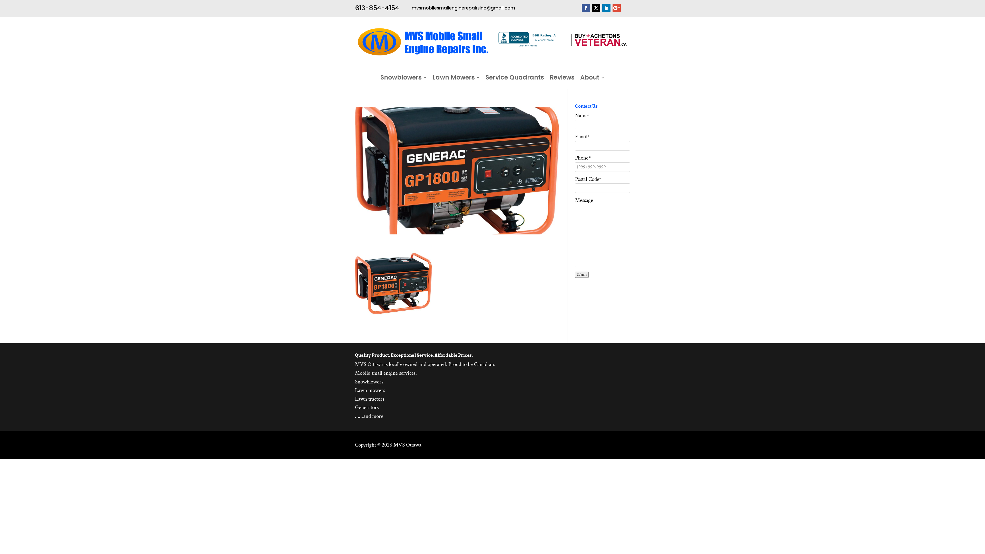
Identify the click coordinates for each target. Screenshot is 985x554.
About (589, 78)
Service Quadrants (515, 78)
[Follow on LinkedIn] (606, 8)
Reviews (562, 78)
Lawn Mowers (453, 78)
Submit (582, 274)
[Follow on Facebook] (586, 8)
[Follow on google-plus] (617, 8)
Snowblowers (401, 78)
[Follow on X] (596, 8)
